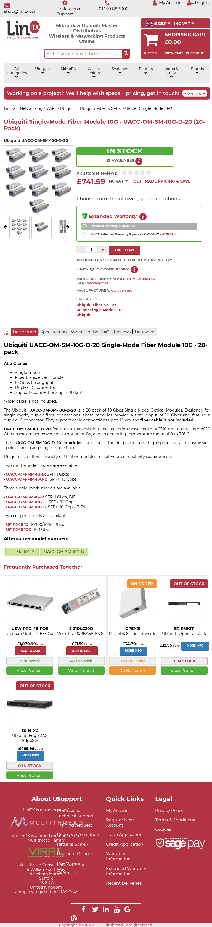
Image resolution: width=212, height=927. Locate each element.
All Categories (16, 71)
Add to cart (31, 650)
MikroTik (68, 69)
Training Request (74, 825)
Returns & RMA (72, 844)
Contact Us (68, 872)
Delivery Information (78, 834)
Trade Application (124, 834)
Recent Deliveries (124, 883)
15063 (124, 269)
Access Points (94, 71)
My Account (118, 810)
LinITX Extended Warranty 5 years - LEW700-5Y (134, 234)
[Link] (83, 910)
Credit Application (124, 844)
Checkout (195, 53)
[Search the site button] (126, 54)
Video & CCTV (171, 71)
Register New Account (120, 822)
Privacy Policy (169, 810)
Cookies (163, 829)
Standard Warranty (113, 226)
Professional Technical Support (75, 813)
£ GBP (160, 23)
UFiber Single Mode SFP (98, 310)
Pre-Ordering (70, 863)
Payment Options (75, 853)
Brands (197, 69)
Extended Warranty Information (126, 871)
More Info (133, 650)
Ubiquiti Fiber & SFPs (96, 305)
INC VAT (182, 23)
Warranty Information (118, 856)
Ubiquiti (42, 69)
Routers (146, 69)
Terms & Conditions (175, 819)
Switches (120, 69)
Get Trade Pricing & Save (162, 181)
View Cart (174, 53)
